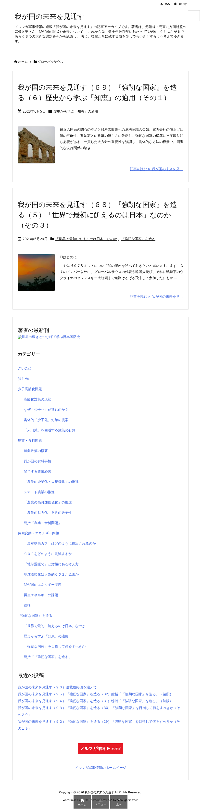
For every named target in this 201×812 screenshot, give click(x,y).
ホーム (23, 62)
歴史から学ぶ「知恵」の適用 (75, 111)
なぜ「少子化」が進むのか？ (46, 409)
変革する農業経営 (37, 471)
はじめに (25, 378)
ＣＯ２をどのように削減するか (48, 554)
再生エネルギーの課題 (41, 595)
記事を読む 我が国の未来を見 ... (156, 169)
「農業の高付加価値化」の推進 (48, 502)
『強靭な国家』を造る (138, 239)
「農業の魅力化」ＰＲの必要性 (48, 512)
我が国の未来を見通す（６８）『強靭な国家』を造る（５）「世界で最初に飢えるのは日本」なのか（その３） (97, 214)
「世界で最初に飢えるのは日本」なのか (86, 239)
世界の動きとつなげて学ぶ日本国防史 (51, 337)
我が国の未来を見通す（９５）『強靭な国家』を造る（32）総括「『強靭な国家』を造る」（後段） (95, 694)
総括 (27, 605)
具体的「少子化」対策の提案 (46, 420)
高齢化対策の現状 (37, 399)
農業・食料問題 (30, 440)
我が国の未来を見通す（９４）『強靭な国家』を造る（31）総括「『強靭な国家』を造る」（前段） (95, 701)
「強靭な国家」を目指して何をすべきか (55, 646)
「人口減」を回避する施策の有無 (49, 430)
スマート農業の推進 (39, 492)
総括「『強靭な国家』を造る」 (48, 657)
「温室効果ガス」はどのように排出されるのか (60, 543)
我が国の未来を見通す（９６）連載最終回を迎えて (57, 687)
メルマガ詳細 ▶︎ (95, 748)
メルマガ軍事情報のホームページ (100, 767)
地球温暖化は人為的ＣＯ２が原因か (51, 574)
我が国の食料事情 (37, 461)
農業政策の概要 (36, 451)
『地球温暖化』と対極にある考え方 (51, 564)
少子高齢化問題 (30, 389)
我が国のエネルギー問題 (43, 584)
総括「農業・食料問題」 (43, 523)
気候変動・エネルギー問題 (38, 533)
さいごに (25, 368)
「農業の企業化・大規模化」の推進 (51, 481)
